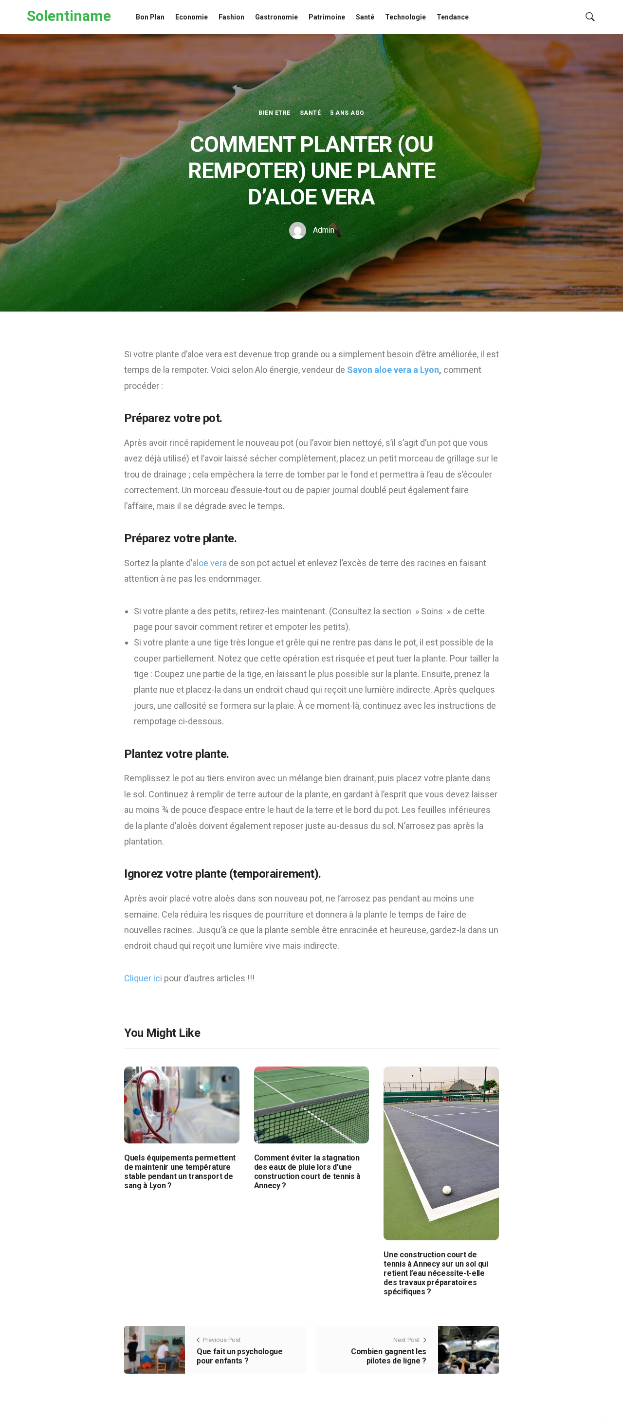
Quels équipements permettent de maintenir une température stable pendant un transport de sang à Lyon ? (180, 1172)
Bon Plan (150, 17)
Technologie (405, 17)
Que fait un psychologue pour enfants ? (240, 1356)
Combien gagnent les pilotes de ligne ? (388, 1356)
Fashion (231, 17)
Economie (191, 17)
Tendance (453, 17)
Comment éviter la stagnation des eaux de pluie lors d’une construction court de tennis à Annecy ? (307, 1172)
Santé (365, 17)
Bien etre (274, 113)
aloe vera (210, 563)
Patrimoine (327, 17)
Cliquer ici (144, 978)
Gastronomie (276, 17)
